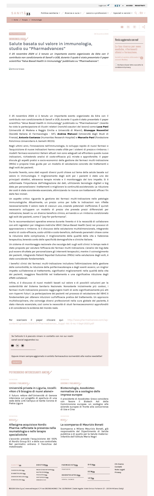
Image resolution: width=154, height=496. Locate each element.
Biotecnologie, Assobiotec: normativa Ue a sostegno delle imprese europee (80, 391)
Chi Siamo (119, 464)
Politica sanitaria (50, 13)
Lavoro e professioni (96, 13)
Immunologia (36, 20)
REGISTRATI (140, 6)
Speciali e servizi (122, 13)
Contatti (118, 467)
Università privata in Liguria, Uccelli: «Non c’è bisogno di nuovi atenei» (33, 389)
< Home (15, 20)
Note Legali (120, 469)
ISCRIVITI (17, 362)
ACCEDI (129, 6)
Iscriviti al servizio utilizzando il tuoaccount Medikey (129, 58)
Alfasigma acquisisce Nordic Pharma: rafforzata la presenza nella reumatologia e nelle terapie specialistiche (32, 429)
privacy (128, 67)
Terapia (25, 20)
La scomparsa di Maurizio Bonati (82, 424)
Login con (103, 6)
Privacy (118, 472)
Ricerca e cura (72, 13)
